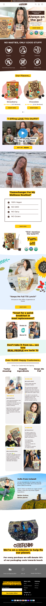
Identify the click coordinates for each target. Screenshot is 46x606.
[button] (4, 4)
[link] (36, 27)
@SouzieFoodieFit (29, 381)
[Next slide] (43, 95)
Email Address (6, 587)
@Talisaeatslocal (29, 430)
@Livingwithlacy (10, 398)
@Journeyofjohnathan (12, 451)
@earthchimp (10, 408)
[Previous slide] (3, 95)
